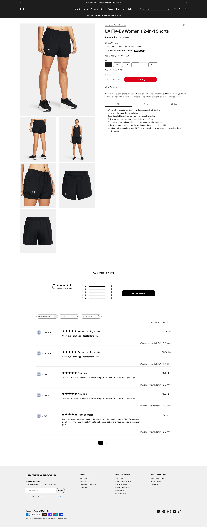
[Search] (168, 9)
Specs (146, 104)
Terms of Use (51, 496)
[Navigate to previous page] (95, 443)
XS (108, 65)
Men (86, 9)
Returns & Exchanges (122, 487)
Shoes (110, 9)
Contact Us (83, 487)
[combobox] (154, 8)
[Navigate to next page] (112, 443)
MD (126, 65)
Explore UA (154, 484)
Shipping (120, 46)
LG (135, 65)
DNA (118, 104)
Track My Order (120, 494)
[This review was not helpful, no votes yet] (168, 343)
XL (144, 65)
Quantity (108, 75)
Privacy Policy (60, 496)
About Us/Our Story (157, 478)
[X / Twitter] (158, 511)
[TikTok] (179, 511)
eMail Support (84, 478)
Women (94, 9)
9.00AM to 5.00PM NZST (88, 484)
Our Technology (156, 481)
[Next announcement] (186, 2)
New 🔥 (77, 9)
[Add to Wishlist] (184, 25)
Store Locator (119, 491)
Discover (120, 9)
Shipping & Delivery (121, 484)
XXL (153, 65)
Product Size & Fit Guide (123, 481)
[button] (185, 9)
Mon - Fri (83, 481)
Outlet (130, 9)
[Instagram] (169, 511)
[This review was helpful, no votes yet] (163, 343)
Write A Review (138, 293)
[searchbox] (45, 316)
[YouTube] (174, 511)
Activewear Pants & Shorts (115, 25)
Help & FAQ (119, 478)
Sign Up (60, 490)
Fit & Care (173, 104)
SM (117, 65)
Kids (103, 9)
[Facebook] (164, 511)
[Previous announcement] (20, 2)
